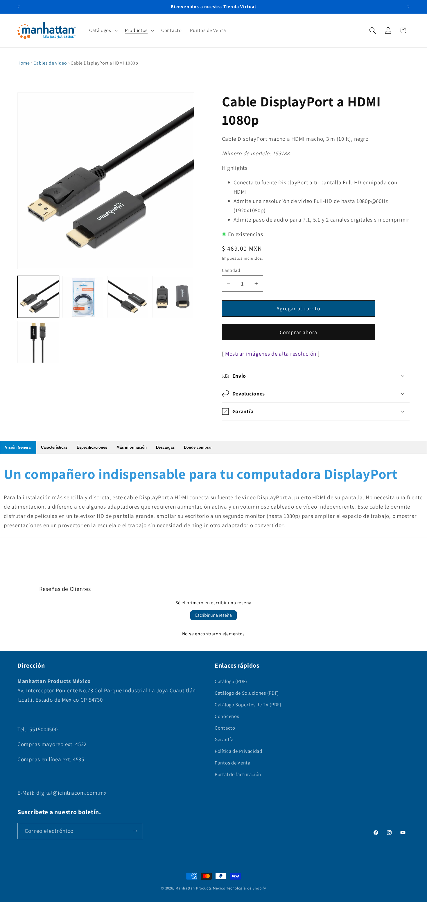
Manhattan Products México (200, 888)
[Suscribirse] (135, 831)
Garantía (224, 739)
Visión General (18, 447)
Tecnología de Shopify (246, 888)
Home (23, 63)
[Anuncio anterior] (18, 6)
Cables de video (50, 63)
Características (54, 447)
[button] (103, 30)
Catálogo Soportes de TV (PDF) (248, 704)
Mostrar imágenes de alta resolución (270, 353)
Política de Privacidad (238, 751)
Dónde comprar (198, 447)
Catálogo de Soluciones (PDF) (247, 693)
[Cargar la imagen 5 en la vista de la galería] (38, 342)
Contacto (225, 728)
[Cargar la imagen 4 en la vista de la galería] (173, 297)
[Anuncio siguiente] (408, 6)
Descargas (165, 447)
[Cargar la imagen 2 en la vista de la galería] (83, 297)
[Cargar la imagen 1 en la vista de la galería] (38, 297)
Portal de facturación (238, 774)
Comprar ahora (298, 332)
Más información (131, 447)
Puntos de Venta (232, 763)
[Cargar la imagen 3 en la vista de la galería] (128, 297)
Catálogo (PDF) (231, 681)
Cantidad (231, 270)
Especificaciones (92, 447)
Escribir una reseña (213, 615)
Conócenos (227, 716)
